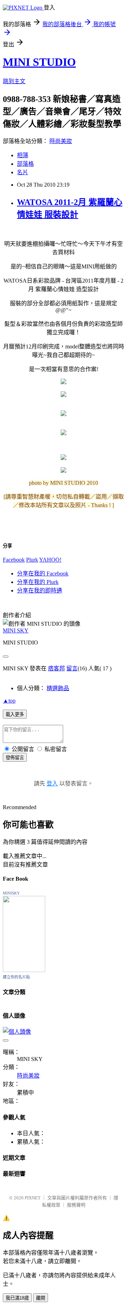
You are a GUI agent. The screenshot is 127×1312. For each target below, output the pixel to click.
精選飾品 (58, 688)
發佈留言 (15, 757)
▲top (9, 701)
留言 (72, 668)
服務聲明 (76, 1205)
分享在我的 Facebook (42, 573)
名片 (22, 172)
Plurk (32, 560)
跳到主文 (14, 81)
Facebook (14, 560)
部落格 (25, 164)
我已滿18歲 (17, 1298)
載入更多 (15, 714)
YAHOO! (50, 560)
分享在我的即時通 (39, 590)
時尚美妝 (60, 141)
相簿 (22, 155)
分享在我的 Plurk (38, 582)
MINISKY (11, 893)
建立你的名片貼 (16, 977)
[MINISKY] (24, 970)
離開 (40, 1298)
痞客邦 (56, 668)
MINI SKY (16, 630)
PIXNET (33, 1197)
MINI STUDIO (39, 62)
